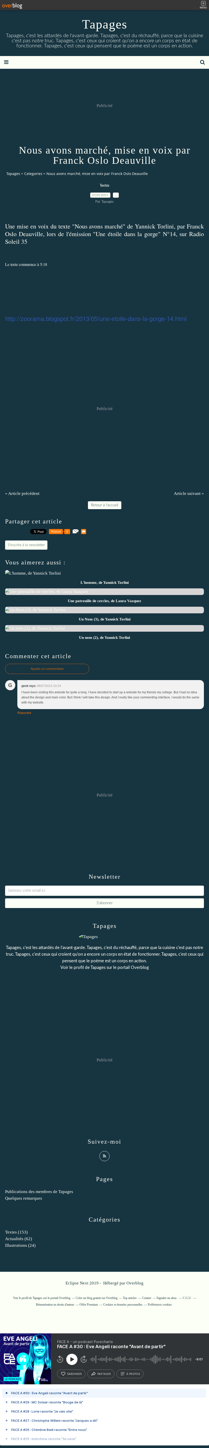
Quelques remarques (23, 1198)
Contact (146, 1298)
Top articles (130, 1298)
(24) (20, 1245)
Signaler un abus (166, 1298)
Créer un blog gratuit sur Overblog (96, 1298)
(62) (18, 1238)
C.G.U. (187, 1298)
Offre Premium (89, 1304)
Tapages (104, 24)
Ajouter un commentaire (47, 669)
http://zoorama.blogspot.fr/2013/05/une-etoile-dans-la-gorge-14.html (96, 318)
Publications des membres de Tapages (39, 1191)
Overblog (134, 1283)
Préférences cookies (160, 1304)
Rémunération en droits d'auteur (55, 1304)
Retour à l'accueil (104, 505)
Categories (33, 173)
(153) (16, 1232)
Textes (104, 185)
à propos (133, 1373)
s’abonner (74, 1373)
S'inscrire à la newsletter (26, 545)
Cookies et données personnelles (122, 1304)
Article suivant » (189, 493)
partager (104, 1373)
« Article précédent (22, 493)
